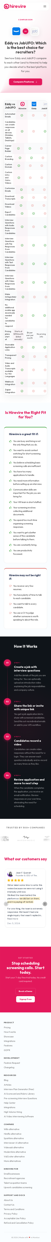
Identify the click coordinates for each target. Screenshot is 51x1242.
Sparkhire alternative (14, 1138)
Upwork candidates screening (18, 1187)
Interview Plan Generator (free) (19, 1089)
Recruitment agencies (14, 1178)
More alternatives (12, 1161)
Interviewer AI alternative (16, 1143)
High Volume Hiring (13, 1112)
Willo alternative (11, 1129)
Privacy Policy (10, 1213)
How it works (10, 1032)
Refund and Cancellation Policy (19, 1223)
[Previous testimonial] (6, 904)
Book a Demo (25, 991)
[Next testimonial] (45, 904)
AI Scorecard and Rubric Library (19, 1093)
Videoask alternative (14, 1147)
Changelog (9, 1067)
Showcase (9, 1036)
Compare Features (23, 81)
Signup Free (26, 999)
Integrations (9, 1041)
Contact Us (9, 1204)
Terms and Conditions (14, 1209)
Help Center (9, 1103)
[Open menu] (45, 6)
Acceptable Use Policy (15, 1218)
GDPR (7, 1050)
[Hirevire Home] (14, 6)
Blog (6, 1080)
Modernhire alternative (15, 1152)
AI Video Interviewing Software (19, 1116)
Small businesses (12, 1173)
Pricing (7, 1027)
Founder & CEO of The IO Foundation (33, 875)
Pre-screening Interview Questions (20, 1098)
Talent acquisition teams (15, 1183)
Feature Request (12, 1063)
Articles (7, 1084)
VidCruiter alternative (14, 1156)
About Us (8, 1200)
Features (8, 1045)
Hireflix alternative (12, 1134)
